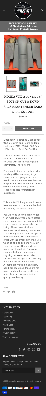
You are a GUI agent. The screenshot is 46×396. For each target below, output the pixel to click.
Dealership (7, 317)
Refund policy (8, 329)
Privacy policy (8, 333)
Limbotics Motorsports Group (20, 381)
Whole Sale (7, 325)
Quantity (6, 123)
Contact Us (7, 313)
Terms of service (10, 337)
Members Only (9, 321)
